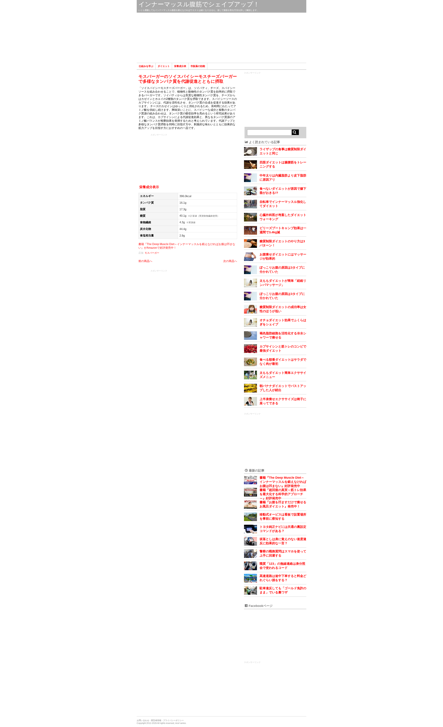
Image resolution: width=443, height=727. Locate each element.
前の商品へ (145, 261)
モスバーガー (152, 252)
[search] (295, 132)
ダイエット (164, 66)
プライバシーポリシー (173, 720)
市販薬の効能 (198, 66)
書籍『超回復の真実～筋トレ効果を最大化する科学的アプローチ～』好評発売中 (283, 494)
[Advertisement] (221, 37)
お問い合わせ (143, 720)
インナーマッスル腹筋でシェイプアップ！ (198, 4)
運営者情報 (156, 720)
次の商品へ (230, 261)
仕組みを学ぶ (146, 66)
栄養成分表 (180, 66)
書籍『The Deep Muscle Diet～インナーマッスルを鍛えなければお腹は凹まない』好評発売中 (283, 482)
